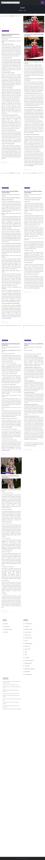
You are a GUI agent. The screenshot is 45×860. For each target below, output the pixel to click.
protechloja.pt (5, 711)
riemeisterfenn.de (6, 821)
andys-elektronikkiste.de (7, 732)
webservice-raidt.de (27, 790)
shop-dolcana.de (26, 815)
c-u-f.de (24, 835)
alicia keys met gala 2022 (6, 318)
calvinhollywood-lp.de (27, 762)
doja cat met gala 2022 (35, 287)
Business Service (28, 634)
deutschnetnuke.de (26, 754)
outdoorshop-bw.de (6, 771)
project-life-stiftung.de (27, 841)
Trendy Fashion (27, 340)
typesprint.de (25, 845)
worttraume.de (5, 721)
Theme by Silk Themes (22, 858)
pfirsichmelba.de (26, 807)
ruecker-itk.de (5, 807)
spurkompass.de (6, 724)
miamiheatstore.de (6, 793)
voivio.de (25, 851)
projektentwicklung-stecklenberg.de (10, 767)
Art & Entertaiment (28, 623)
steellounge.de (5, 719)
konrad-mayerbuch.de (7, 779)
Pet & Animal (27, 665)
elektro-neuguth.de (27, 811)
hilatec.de (25, 714)
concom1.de (25, 814)
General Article (27, 649)
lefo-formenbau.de (6, 738)
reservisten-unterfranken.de (28, 712)
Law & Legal (27, 657)
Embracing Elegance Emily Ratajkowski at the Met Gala (11, 344)
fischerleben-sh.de (6, 773)
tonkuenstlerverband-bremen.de (29, 838)
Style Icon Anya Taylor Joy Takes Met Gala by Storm (33, 344)
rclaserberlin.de (6, 743)
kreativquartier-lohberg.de (28, 805)
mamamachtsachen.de (7, 805)
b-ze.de (24, 846)
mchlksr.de (5, 750)
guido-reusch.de (26, 760)
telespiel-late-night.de (27, 793)
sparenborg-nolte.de (6, 753)
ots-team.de (5, 764)
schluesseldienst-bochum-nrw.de (9, 780)
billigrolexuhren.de (6, 810)
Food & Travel (27, 646)
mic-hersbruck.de (6, 791)
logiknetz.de (5, 725)
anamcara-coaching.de (7, 803)
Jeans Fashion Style (6, 472)
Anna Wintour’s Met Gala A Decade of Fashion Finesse (10, 476)
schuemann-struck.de (27, 781)
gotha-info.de (25, 831)
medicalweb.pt (5, 712)
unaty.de (4, 726)
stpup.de (25, 788)
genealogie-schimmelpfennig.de (29, 780)
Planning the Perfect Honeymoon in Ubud (10, 684)
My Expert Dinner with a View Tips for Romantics (12, 708)
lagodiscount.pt (6, 714)
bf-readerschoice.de (27, 773)
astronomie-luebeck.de (27, 848)
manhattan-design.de (27, 808)
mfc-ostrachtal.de (26, 797)
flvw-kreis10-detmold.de (7, 820)
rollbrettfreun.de (26, 747)
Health (26, 651)
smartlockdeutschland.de (7, 795)
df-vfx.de (25, 777)
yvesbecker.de (5, 827)
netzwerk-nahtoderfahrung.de (8, 817)
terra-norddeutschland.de (28, 779)
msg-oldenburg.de (26, 801)
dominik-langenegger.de (7, 784)
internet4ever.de (26, 783)
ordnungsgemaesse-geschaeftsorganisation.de (11, 770)
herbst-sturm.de (26, 839)
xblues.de (25, 825)
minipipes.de (5, 783)
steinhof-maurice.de (6, 763)
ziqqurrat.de (5, 734)
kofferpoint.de (26, 767)
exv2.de (4, 814)
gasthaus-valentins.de (7, 788)
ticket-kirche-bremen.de (7, 828)
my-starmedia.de (6, 811)
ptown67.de (25, 752)
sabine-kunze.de (26, 800)
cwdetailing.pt (5, 718)
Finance (26, 640)
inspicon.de (25, 842)
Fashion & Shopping (28, 643)
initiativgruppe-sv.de (6, 754)
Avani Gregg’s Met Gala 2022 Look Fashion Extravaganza (33, 35)
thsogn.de (25, 818)
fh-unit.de (4, 742)
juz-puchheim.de (6, 812)
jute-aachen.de (26, 757)
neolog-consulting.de (7, 800)
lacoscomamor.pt (6, 715)
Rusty (30, 169)
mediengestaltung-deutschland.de (9, 731)
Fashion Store (5, 340)
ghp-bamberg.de (6, 776)
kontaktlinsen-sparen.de (27, 764)
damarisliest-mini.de (6, 777)
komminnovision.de (6, 749)
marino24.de (5, 787)
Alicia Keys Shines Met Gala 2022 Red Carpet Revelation (10, 192)
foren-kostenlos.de (26, 774)
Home (26, 654)
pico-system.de (5, 825)
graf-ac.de (5, 728)
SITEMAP (6, 632)
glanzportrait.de (6, 829)
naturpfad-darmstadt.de (7, 741)
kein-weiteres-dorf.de (27, 750)
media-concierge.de (27, 836)
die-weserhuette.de (27, 766)
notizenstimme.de (6, 722)
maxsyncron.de (26, 753)
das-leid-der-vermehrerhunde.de (9, 822)
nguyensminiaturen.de (27, 798)
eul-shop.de (25, 804)
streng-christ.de (6, 790)
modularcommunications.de (8, 769)
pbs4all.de (5, 781)
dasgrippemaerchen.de (27, 810)
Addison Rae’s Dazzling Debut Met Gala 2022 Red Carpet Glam (10, 35)
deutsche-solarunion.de (7, 729)
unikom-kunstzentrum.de (7, 752)
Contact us (6, 623)
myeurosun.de (5, 736)
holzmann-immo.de (27, 844)
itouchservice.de (26, 821)
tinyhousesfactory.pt (6, 717)
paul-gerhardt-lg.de (27, 817)
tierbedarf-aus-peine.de (27, 756)
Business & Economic (28, 629)
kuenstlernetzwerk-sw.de (7, 774)
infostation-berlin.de (6, 747)
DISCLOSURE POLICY (8, 629)
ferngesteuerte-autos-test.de (8, 797)
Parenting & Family (28, 663)
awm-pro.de (5, 745)
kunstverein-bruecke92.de (8, 824)
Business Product (28, 632)
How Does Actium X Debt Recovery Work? (11, 693)
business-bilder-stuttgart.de (28, 824)
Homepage (20, 10)
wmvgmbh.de (25, 812)
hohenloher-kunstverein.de (28, 771)
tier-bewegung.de (6, 756)
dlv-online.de (5, 786)
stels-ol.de (25, 769)
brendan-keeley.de (6, 739)
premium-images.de (6, 759)
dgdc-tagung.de (6, 798)
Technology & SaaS (28, 674)
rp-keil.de (25, 711)
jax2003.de (5, 766)
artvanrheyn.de (5, 757)
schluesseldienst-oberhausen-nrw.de (9, 818)
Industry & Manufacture (29, 660)
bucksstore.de (5, 762)
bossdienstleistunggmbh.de (8, 735)
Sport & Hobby (27, 671)
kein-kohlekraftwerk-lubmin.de (29, 749)
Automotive (27, 626)
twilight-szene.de (6, 808)
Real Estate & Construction (30, 668)
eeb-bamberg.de (26, 784)
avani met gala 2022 (30, 165)
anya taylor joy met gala (31, 445)
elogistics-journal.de (6, 815)
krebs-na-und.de (26, 776)
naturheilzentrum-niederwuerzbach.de (30, 759)
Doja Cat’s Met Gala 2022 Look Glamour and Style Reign (33, 192)
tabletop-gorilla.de (6, 801)
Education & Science (28, 637)
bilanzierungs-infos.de (7, 760)
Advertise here (6, 626)
